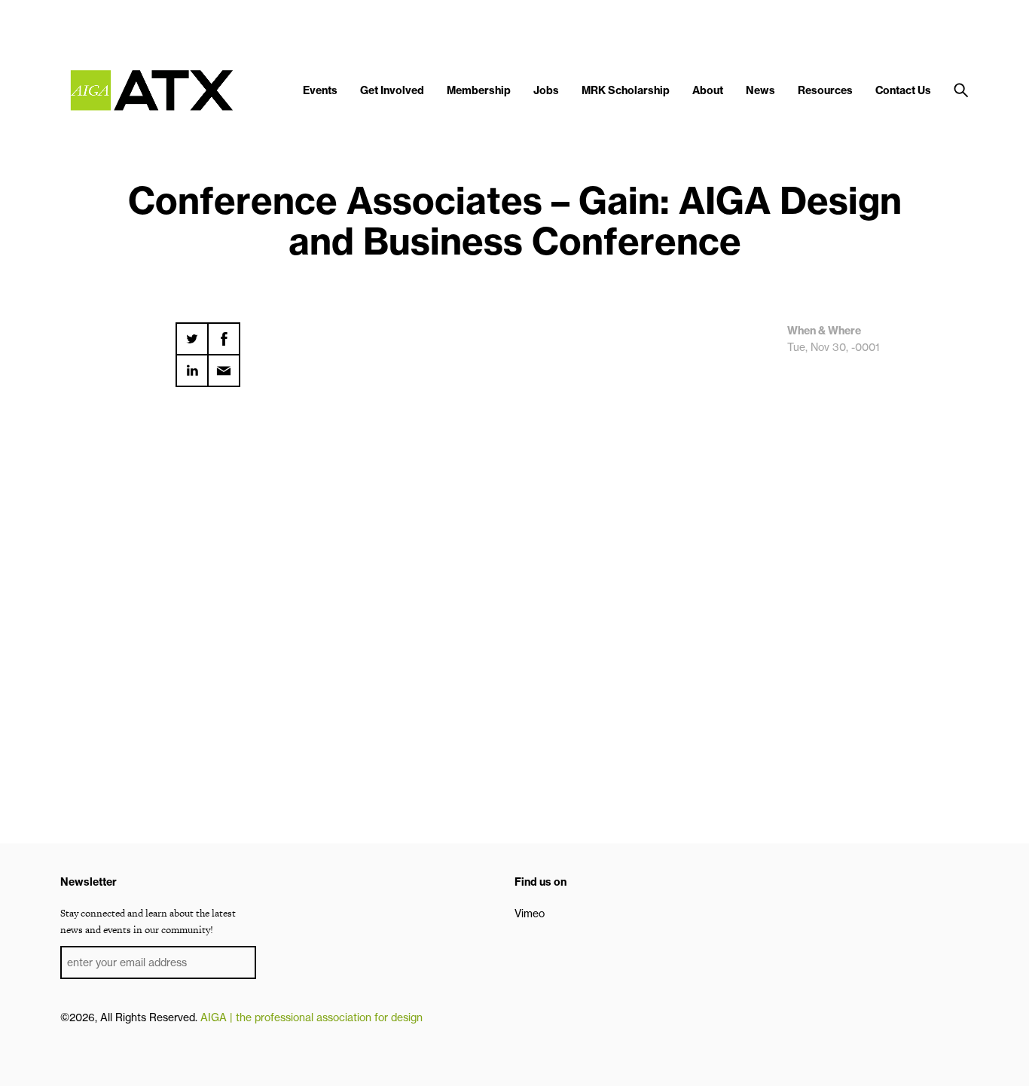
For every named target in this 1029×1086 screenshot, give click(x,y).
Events (320, 90)
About (707, 90)
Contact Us (903, 90)
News (760, 90)
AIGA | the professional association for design (311, 1017)
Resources (825, 90)
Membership (479, 90)
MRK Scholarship (626, 90)
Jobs (546, 90)
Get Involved (392, 90)
